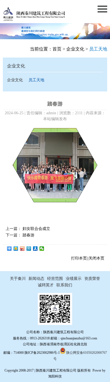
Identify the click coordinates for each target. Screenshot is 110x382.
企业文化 (75, 49)
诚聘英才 (46, 285)
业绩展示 (74, 278)
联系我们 (64, 285)
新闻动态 (36, 278)
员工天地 (36, 80)
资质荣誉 (92, 278)
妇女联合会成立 (36, 229)
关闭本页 (96, 258)
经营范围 (55, 278)
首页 (56, 49)
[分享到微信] (41, 248)
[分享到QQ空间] (16, 248)
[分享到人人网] (35, 248)
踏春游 (28, 235)
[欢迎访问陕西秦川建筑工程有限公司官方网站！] (34, 20)
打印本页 (79, 258)
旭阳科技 (55, 376)
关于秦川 (18, 278)
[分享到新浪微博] (22, 248)
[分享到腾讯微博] (29, 248)
